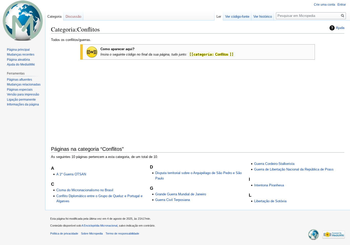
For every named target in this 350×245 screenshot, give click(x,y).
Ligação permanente (21, 99)
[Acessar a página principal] (22, 20)
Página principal (18, 49)
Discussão (73, 16)
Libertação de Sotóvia (270, 201)
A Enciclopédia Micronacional (99, 225)
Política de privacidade (64, 233)
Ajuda (340, 28)
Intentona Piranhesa (269, 185)
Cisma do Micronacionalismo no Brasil (84, 190)
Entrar (341, 4)
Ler (219, 16)
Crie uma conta (324, 4)
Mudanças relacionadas (23, 84)
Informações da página (23, 104)
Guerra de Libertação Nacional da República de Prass (294, 169)
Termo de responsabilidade (122, 233)
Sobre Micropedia (92, 233)
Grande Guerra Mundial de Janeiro (180, 194)
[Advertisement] (198, 97)
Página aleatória (18, 59)
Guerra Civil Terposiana (172, 200)
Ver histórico (262, 16)
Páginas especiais (20, 89)
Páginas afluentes (19, 79)
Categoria (54, 16)
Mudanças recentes (20, 54)
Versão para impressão (23, 94)
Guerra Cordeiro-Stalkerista (274, 164)
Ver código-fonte (237, 16)
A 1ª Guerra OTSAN (71, 174)
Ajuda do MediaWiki (21, 64)
